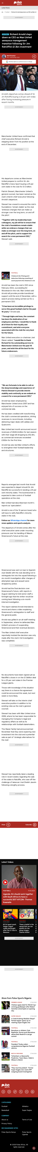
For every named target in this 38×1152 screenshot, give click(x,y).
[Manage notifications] (33, 1148)
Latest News (6, 8)
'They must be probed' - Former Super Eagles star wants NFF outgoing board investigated (22, 1070)
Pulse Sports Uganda (26, 1133)
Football (7, 12)
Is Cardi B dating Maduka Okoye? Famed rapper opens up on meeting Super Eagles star (23, 1020)
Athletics (25, 1106)
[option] (10, 922)
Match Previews (17, 1053)
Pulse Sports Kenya (9, 1132)
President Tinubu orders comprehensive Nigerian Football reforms (23, 1046)
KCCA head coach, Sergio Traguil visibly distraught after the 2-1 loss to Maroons (10, 928)
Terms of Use (27, 1120)
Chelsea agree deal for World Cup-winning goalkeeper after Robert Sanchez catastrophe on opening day (23, 1008)
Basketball (5, 1110)
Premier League (16, 1002)
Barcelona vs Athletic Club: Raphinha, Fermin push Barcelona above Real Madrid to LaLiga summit (23, 1033)
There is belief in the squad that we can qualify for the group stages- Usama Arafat (26, 928)
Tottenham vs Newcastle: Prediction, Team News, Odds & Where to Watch (22, 1058)
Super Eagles (16, 1016)
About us (5, 1120)
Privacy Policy (7, 1123)
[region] (19, 921)
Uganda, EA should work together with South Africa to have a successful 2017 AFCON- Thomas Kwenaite (18, 898)
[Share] (34, 56)
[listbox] (19, 921)
